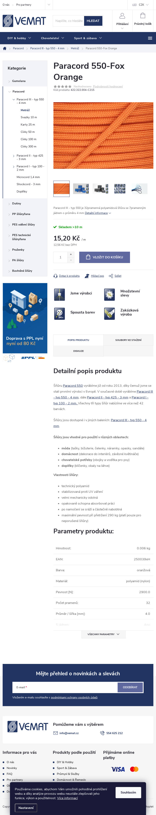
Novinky (12, 768)
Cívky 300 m (28, 146)
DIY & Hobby (65, 762)
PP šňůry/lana (21, 214)
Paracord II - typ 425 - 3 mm (30, 157)
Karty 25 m (28, 125)
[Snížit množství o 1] (70, 260)
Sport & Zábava (67, 768)
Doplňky (22, 191)
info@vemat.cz (69, 733)
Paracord (18, 91)
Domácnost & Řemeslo (71, 780)
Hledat (93, 21)
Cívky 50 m (28, 132)
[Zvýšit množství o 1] (70, 254)
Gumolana (19, 81)
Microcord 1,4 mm (28, 177)
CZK (141, 5)
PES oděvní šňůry (23, 225)
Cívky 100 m (28, 139)
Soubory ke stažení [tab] (128, 340)
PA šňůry (18, 260)
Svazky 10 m (29, 117)
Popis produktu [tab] (78, 340)
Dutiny (16, 203)
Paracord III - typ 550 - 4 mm (30, 101)
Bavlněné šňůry (22, 271)
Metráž (25, 110)
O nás (6, 5)
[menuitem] (19, 38)
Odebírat (130, 687)
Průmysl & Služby (68, 774)
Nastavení (26, 808)
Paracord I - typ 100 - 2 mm (30, 168)
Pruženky (18, 250)
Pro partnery (23, 5)
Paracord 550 (73, 385)
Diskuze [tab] (78, 351)
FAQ (9, 774)
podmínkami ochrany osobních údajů (74, 697)
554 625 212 (114, 733)
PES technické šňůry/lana (21, 237)
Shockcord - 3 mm (28, 184)
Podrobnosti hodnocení (108, 86)
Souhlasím (128, 792)
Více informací (67, 798)
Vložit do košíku (108, 257)
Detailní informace (96, 213)
